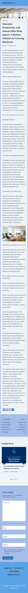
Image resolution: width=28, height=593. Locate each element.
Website (5, 545)
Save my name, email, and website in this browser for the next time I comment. (14, 551)
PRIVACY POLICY (14, 574)
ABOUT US (8, 568)
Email (5, 536)
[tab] (12, 479)
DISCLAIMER (14, 571)
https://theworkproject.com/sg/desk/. (13, 115)
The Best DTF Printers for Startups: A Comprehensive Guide (21, 426)
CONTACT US (18, 568)
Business (5, 20)
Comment (6, 502)
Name (5, 528)
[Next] (24, 462)
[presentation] (14, 455)
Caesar (5, 45)
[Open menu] (24, 3)
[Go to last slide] (4, 462)
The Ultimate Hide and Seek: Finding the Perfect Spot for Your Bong (6, 426)
